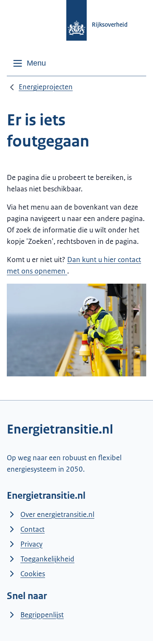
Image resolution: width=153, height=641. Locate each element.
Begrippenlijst (42, 614)
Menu (36, 63)
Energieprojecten (46, 86)
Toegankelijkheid (47, 559)
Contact (32, 529)
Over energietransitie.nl (57, 514)
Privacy (31, 544)
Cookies (32, 573)
